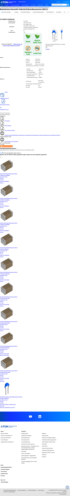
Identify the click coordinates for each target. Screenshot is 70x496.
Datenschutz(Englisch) (22, 490)
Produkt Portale (8, 7)
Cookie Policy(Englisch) (31, 490)
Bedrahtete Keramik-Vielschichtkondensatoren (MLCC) (28, 7)
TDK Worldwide (65, 1)
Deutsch (58, 1)
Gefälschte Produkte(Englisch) (9, 491)
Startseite (3, 7)
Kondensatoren (14, 7)
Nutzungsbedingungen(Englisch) (9, 490)
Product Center (21, 1)
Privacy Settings (41, 490)
